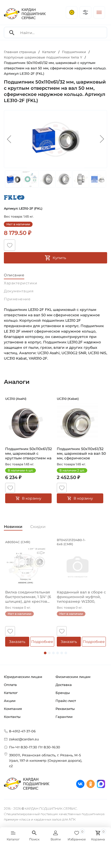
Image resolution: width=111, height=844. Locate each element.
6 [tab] (66, 653)
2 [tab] (49, 653)
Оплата (10, 685)
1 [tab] (45, 653)
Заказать (17, 641)
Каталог (11, 693)
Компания (13, 709)
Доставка (64, 685)
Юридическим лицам (23, 677)
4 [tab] (57, 653)
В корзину (31, 498)
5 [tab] (61, 653)
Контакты (12, 717)
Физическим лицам (73, 677)
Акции (9, 701)
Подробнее (42, 641)
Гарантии (64, 717)
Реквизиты (65, 709)
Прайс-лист (66, 701)
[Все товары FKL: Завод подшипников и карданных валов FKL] (14, 197)
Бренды (63, 693)
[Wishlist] (9, 245)
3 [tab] (53, 653)
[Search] (12, 32)
